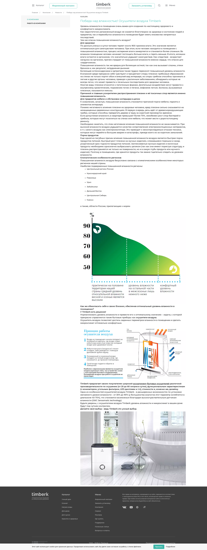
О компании (33, 19)
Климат (65, 503)
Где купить (99, 519)
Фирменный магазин (103, 499)
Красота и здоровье (70, 519)
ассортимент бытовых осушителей (151, 384)
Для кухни (66, 515)
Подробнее (170, 547)
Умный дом (66, 499)
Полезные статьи (102, 527)
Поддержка (99, 523)
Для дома (65, 511)
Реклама (98, 515)
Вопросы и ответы (102, 531)
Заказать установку (102, 503)
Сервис (98, 511)
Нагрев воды (67, 507)
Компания (99, 507)
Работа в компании (36, 23)
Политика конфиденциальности (160, 543)
